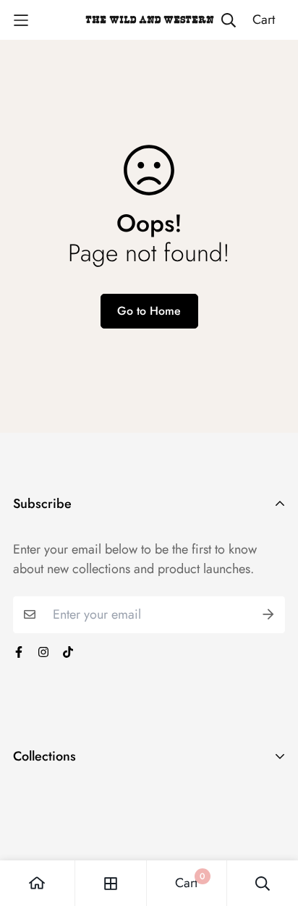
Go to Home (149, 310)
